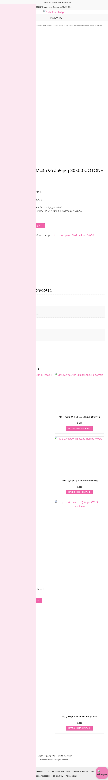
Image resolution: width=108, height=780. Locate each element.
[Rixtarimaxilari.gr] (54, 12)
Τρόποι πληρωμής (80, 771)
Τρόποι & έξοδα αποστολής (58, 771)
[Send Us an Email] (37, 3)
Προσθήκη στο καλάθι (79, 428)
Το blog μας (71, 776)
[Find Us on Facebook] (40, 3)
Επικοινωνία (58, 776)
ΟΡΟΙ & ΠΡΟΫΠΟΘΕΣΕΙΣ (41, 776)
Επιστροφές (96, 771)
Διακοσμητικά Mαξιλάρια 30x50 (50, 25)
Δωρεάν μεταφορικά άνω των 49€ (57, 3)
